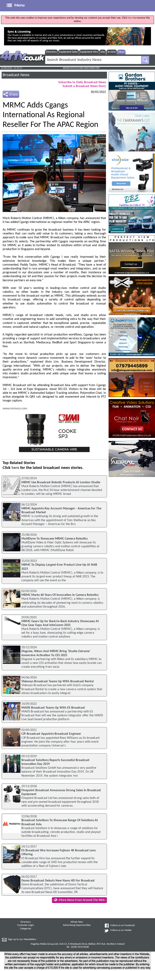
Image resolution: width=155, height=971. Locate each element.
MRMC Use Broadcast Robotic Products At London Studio (60, 482)
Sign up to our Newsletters (22, 939)
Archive (111, 51)
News (121, 51)
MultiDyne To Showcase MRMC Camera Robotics (54, 538)
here (130, 17)
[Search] (145, 60)
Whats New (77, 922)
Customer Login (25, 925)
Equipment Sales (68, 51)
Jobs (102, 51)
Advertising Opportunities (77, 925)
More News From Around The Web (82, 900)
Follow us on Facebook (122, 925)
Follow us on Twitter (121, 930)
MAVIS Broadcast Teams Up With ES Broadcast (53, 707)
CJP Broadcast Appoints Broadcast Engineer (51, 734)
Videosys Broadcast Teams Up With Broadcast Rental (57, 681)
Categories (25, 928)
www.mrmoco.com (15, 408)
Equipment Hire (89, 51)
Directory (51, 51)
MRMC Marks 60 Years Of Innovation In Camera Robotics (59, 595)
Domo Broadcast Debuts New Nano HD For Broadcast (58, 880)
